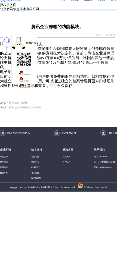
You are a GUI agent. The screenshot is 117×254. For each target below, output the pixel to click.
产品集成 (66, 157)
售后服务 (27, 81)
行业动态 (35, 167)
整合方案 (4, 173)
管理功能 (4, 162)
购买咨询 (27, 74)
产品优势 (4, 157)
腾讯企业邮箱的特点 (18, 102)
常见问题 (35, 157)
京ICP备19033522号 (68, 187)
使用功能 (4, 167)
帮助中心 (35, 162)
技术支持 (27, 87)
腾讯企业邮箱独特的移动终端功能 (25, 107)
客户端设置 (36, 178)
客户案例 (35, 173)
